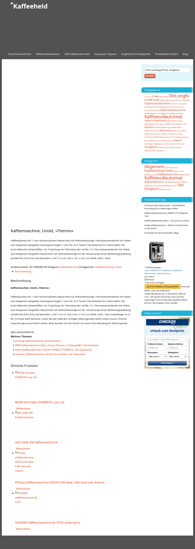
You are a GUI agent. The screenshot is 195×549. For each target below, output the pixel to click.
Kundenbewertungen (162, 127)
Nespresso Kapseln (105, 54)
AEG (160, 97)
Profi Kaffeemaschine (180, 137)
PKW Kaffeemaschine (162, 137)
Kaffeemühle (184, 175)
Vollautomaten (164, 147)
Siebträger (148, 144)
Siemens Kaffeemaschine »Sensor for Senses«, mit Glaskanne (50, 354)
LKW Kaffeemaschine (172, 182)
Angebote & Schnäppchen (136, 54)
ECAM (148, 100)
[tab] (74, 271)
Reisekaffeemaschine (153, 141)
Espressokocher (171, 167)
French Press (175, 104)
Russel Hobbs (167, 141)
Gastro (184, 104)
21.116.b (147, 97)
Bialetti (165, 97)
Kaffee (163, 110)
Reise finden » (167, 363)
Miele (174, 127)
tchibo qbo (180, 144)
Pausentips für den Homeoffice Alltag (161, 232)
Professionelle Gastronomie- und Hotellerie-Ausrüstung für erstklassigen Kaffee (165, 207)
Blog (185, 54)
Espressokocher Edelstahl (179, 100)
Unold (118, 267)
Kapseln (148, 127)
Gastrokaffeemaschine (163, 107)
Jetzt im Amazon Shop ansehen (162, 286)
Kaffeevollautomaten (48, 54)
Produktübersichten (166, 54)
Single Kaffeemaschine (167, 186)
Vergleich (150, 147)
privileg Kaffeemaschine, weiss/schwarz (38, 341)
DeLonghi (179, 96)
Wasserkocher (176, 147)
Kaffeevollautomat (163, 117)
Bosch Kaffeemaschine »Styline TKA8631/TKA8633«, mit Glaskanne (53, 349)
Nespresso (166, 130)
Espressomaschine (157, 103)
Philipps (179, 134)
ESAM (156, 100)
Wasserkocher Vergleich (154, 151)
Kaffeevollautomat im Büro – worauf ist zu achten (166, 220)
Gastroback (149, 107)
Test (180, 185)
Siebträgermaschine (162, 144)
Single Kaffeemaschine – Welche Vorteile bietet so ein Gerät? (166, 227)
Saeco (178, 140)
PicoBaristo (149, 137)
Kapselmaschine (153, 181)
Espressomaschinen (19, 54)
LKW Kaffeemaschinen (77, 54)
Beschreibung (23, 271)
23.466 (155, 96)
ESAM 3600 (164, 100)
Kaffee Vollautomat (154, 120)
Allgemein (154, 166)
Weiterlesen (23, 408)
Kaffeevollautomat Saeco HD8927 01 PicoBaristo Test (165, 124)
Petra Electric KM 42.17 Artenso (163, 134)
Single (173, 144)
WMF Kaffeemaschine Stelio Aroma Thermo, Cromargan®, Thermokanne (56, 345)
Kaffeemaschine (69, 267)
